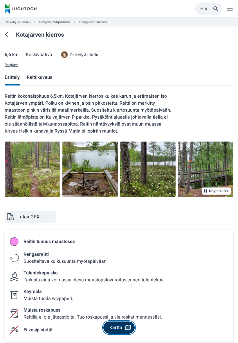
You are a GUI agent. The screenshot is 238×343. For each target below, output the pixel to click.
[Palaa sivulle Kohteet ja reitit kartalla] (6, 34)
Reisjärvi (11, 65)
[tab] (12, 77)
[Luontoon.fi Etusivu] (21, 9)
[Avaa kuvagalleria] (32, 169)
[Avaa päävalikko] (230, 9)
